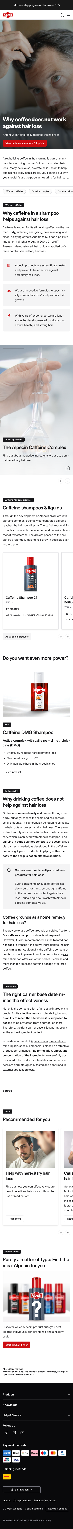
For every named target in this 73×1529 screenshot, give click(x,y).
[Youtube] (22, 1432)
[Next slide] (67, 1232)
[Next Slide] (67, 481)
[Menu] (68, 15)
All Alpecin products (17, 636)
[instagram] (14, 1432)
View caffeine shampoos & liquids (24, 143)
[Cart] (63, 15)
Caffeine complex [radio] (40, 191)
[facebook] (6, 1432)
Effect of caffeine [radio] (14, 191)
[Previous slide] (60, 1232)
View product (13, 772)
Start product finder (16, 1344)
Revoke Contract (57, 1508)
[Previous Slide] (60, 481)
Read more (15, 1218)
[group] (36, 410)
